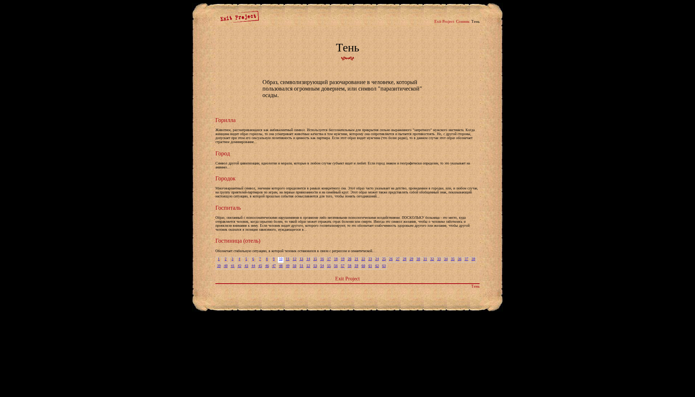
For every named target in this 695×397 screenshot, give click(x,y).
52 (308, 266)
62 (377, 266)
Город (222, 153)
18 (336, 259)
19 (343, 259)
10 (281, 259)
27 (398, 259)
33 (439, 259)
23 (370, 259)
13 (301, 259)
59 (356, 266)
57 (343, 266)
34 (446, 259)
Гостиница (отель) (237, 241)
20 (349, 259)
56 (336, 266)
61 (370, 266)
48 (281, 266)
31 (425, 259)
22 (363, 259)
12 (294, 259)
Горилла (225, 120)
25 (384, 259)
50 (294, 266)
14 (308, 259)
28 (405, 259)
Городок (225, 178)
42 (239, 266)
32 (432, 259)
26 (391, 259)
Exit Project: (444, 21)
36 (460, 259)
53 (315, 266)
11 (288, 259)
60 (363, 266)
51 (301, 266)
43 (246, 266)
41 (233, 266)
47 (274, 266)
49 (288, 266)
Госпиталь (228, 208)
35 (453, 259)
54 (322, 266)
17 (329, 259)
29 (411, 259)
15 (315, 259)
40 (226, 266)
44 (253, 266)
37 (466, 259)
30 (418, 259)
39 (219, 266)
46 (267, 266)
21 (356, 259)
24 (377, 259)
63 (384, 266)
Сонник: (463, 21)
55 (329, 266)
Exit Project (347, 278)
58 (349, 266)
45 (260, 266)
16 (322, 259)
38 (473, 259)
